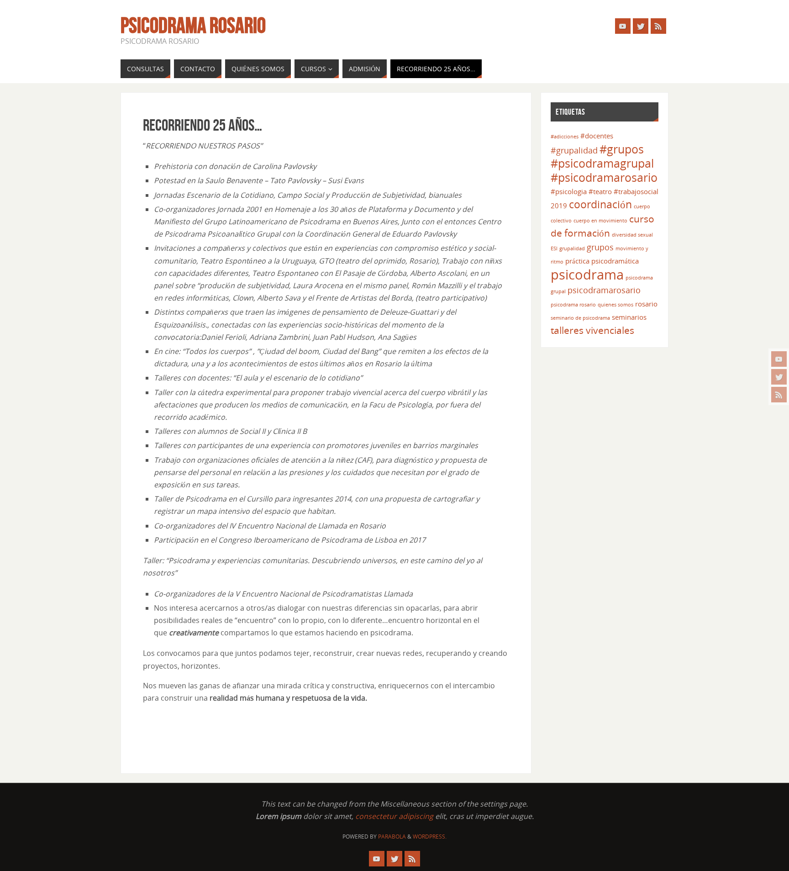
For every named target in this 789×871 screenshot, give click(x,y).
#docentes (596, 135)
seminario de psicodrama (580, 318)
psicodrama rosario (573, 304)
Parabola (392, 836)
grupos (600, 247)
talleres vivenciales (592, 330)
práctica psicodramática (602, 260)
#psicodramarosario (604, 177)
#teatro (600, 191)
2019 (559, 205)
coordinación (600, 204)
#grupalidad (574, 150)
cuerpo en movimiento (600, 220)
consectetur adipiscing (394, 816)
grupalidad (572, 248)
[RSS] (779, 394)
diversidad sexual (632, 235)
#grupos (622, 149)
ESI (554, 248)
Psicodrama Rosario (193, 25)
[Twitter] (779, 377)
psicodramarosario (604, 290)
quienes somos (615, 304)
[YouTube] (779, 359)
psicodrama (587, 274)
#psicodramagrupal (602, 163)
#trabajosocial (636, 191)
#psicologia (569, 191)
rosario (646, 303)
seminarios (629, 317)
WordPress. (430, 836)
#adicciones (565, 136)
